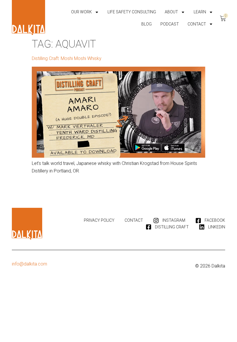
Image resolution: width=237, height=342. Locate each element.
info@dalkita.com (29, 264)
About (171, 12)
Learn (200, 12)
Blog (146, 24)
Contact (197, 24)
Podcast (169, 24)
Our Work (81, 12)
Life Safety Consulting (132, 12)
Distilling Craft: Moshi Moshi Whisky (66, 58)
